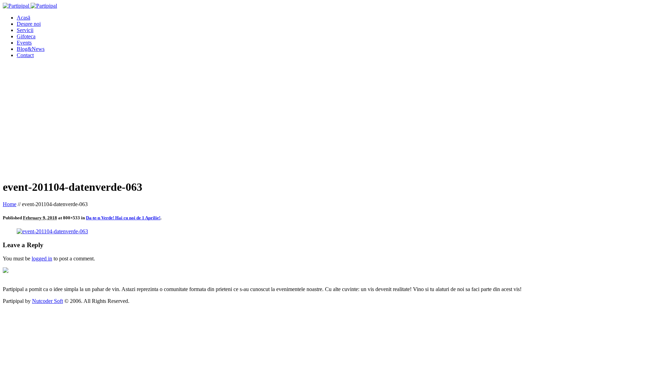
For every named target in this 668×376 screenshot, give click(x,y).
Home (9, 204)
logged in (42, 258)
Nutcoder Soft (47, 301)
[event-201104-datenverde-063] (52, 231)
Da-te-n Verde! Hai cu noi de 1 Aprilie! (123, 217)
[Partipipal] (30, 6)
